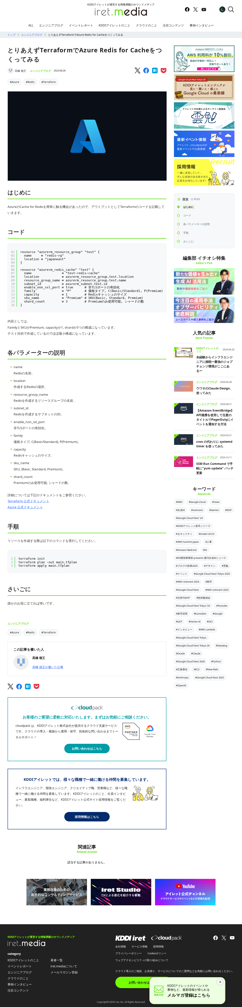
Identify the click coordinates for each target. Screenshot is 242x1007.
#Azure (14, 82)
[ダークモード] (222, 9)
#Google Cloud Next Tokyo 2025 (212, 573)
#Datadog (221, 645)
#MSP (228, 510)
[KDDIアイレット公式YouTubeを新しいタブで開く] (204, 9)
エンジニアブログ (51, 25)
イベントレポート (81, 25)
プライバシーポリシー (128, 953)
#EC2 (196, 669)
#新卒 (209, 581)
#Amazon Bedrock (186, 550)
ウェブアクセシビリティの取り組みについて (141, 960)
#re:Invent (197, 510)
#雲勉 (225, 565)
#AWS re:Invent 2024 (187, 581)
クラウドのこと (146, 25)
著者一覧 (56, 960)
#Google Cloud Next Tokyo (191, 637)
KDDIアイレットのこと (114, 25)
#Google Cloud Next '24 (189, 518)
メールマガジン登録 (64, 972)
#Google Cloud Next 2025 (209, 677)
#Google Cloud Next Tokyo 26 (192, 645)
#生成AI (180, 510)
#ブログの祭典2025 (187, 565)
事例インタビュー (202, 25)
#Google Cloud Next (187, 589)
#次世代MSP (183, 597)
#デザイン (209, 565)
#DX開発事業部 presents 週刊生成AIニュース (201, 558)
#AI (205, 550)
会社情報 (120, 946)
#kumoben (200, 613)
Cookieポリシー (156, 953)
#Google (217, 613)
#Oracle (180, 653)
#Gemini (214, 510)
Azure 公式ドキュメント (25, 507)
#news (216, 502)
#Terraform (48, 82)
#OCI (210, 621)
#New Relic (212, 669)
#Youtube (221, 605)
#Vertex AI (194, 621)
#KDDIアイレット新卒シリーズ (193, 526)
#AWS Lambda (207, 629)
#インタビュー (184, 629)
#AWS (179, 502)
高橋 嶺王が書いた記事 (47, 667)
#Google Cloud (197, 502)
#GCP (179, 621)
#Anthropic (182, 677)
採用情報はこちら (87, 817)
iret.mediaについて (63, 966)
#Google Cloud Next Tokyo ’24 (193, 605)
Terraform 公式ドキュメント (28, 501)
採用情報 (158, 946)
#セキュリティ (184, 534)
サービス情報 (139, 946)
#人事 (208, 541)
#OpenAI (181, 685)
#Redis (30, 82)
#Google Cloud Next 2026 (190, 661)
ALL (30, 25)
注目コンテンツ (173, 25)
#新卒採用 (181, 613)
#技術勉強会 (203, 597)
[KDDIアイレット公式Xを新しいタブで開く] (195, 9)
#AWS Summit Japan (187, 541)
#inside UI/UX (206, 534)
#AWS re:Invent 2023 (216, 589)
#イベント (181, 573)
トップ (12, 34)
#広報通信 (181, 669)
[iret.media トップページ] (26, 945)
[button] (231, 9)
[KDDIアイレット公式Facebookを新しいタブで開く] (187, 9)
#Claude (195, 653)
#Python (216, 661)
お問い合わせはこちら (87, 748)
